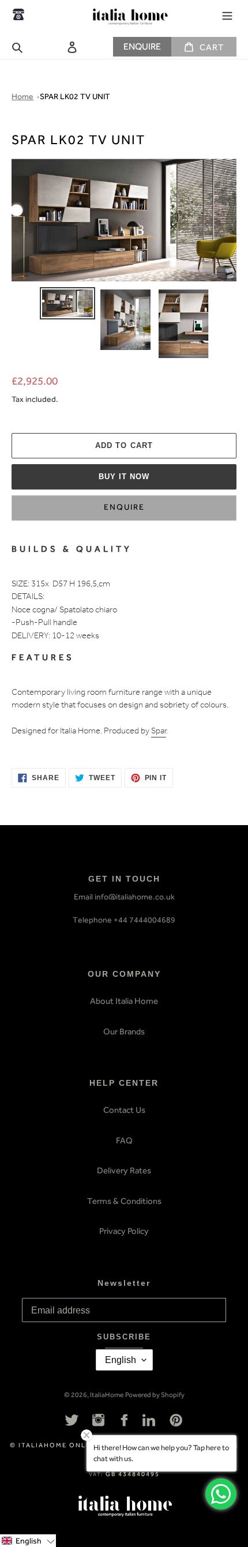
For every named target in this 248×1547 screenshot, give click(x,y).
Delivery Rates (124, 1170)
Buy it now (124, 476)
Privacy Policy (124, 1231)
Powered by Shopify (155, 1395)
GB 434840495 (133, 1474)
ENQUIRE (142, 46)
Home (22, 96)
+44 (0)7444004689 (18, 14)
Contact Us (124, 1110)
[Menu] (227, 14)
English (120, 1360)
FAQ (124, 1140)
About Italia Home (124, 1001)
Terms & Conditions (124, 1201)
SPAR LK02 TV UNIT (75, 96)
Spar (158, 732)
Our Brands (124, 1031)
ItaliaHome (106, 1395)
